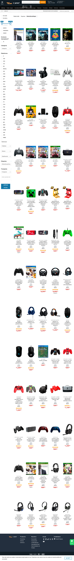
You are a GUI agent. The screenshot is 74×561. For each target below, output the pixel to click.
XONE (4, 129)
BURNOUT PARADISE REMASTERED (19, 243)
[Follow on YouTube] (43, 541)
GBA (4, 76)
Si (3, 41)
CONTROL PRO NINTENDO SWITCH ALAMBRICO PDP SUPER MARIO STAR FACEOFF (19, 163)
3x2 (4, 63)
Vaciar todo (16, 16)
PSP (4, 117)
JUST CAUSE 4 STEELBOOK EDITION (31, 45)
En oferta (5, 18)
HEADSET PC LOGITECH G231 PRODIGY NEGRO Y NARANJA (55, 323)
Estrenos (22, 542)
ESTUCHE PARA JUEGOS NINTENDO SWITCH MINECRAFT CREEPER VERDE (31, 204)
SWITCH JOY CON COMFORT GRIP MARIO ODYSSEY (68, 362)
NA (4, 91)
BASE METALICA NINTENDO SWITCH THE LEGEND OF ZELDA (55, 203)
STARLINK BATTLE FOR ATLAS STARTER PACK (31, 83)
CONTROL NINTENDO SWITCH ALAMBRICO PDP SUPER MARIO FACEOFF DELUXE (67, 123)
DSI (4, 71)
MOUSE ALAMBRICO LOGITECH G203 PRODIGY (67, 323)
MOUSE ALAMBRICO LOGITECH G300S (31, 362)
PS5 (4, 114)
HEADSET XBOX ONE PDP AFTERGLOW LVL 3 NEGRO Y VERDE (67, 517)
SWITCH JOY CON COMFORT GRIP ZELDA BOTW (55, 362)
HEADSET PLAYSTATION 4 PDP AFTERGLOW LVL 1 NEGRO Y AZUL (31, 518)
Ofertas (22, 540)
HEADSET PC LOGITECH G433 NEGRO (43, 323)
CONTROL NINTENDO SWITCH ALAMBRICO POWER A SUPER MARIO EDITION (19, 401)
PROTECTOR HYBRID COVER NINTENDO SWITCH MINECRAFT (19, 203)
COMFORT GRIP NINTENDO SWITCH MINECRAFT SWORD (43, 203)
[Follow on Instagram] (46, 539)
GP (4, 78)
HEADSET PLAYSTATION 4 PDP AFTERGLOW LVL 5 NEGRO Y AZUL (19, 518)
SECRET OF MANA (43, 360)
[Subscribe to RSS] (52, 539)
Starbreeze (4, 141)
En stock (5, 15)
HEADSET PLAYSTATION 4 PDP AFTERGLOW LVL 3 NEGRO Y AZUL (55, 518)
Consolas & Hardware (19, 7)
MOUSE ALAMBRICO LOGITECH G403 (18, 362)
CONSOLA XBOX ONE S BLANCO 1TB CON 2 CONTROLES (55, 83)
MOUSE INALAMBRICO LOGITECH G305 (55, 122)
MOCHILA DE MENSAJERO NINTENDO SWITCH (67, 399)
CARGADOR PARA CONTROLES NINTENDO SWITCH (43, 399)
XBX (4, 127)
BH (4, 66)
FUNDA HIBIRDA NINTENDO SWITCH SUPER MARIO (31, 243)
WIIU (4, 124)
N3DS (4, 89)
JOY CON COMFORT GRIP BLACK (18, 440)
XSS (4, 132)
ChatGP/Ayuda (59, 539)
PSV (4, 119)
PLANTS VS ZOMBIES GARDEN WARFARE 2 (68, 479)
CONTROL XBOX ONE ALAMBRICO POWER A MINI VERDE (67, 243)
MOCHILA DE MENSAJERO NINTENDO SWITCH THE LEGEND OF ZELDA (67, 163)
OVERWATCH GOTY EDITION (31, 281)
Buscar (43, 2)
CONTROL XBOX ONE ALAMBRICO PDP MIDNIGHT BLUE (55, 440)
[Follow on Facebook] (43, 539)
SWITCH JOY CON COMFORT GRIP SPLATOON (31, 399)
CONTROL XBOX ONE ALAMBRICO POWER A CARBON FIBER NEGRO (19, 122)
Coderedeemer (34, 542)
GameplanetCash (6, 11)
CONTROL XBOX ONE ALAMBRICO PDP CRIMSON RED (43, 440)
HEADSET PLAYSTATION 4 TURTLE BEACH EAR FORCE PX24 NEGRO (55, 480)
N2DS (4, 86)
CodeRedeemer (14, 11)
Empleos (22, 11)
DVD (4, 73)
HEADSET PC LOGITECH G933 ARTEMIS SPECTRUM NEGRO (67, 282)
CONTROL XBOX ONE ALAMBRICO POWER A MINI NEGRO (18, 282)
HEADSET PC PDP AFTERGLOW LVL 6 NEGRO (67, 440)
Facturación (34, 540)
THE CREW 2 (31, 161)
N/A (4, 84)
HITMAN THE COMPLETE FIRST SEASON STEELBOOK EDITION (19, 46)
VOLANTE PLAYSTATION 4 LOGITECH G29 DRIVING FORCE (55, 282)
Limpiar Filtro (5, 186)
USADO (4, 33)
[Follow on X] (50, 539)
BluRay (4, 68)
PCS (4, 104)
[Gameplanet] (13, 3)
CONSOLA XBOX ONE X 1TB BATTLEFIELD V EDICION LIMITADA (19, 83)
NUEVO (5, 28)
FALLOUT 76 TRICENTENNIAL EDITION (55, 45)
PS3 (4, 109)
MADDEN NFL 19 (31, 120)
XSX (4, 134)
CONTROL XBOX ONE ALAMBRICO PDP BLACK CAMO (19, 479)
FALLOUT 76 (67, 43)
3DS (4, 61)
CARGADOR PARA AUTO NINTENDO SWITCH (55, 243)
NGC (4, 96)
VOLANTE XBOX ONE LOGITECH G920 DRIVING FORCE (43, 282)
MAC (4, 81)
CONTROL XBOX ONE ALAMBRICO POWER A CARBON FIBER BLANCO (67, 83)
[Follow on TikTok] (48, 539)
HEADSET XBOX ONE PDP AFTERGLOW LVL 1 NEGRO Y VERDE (43, 517)
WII (4, 122)
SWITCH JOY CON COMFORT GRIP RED (55, 399)
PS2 (4, 106)
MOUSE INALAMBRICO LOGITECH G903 (18, 323)
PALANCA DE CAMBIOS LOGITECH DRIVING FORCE (43, 83)
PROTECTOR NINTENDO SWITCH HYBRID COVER (31, 440)
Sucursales (34, 539)
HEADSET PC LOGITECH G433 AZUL (31, 323)
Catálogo (3, 7)
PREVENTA (5, 30)
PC (4, 101)
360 (4, 58)
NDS (4, 94)
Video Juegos (10, 7)
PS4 (4, 112)
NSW (4, 99)
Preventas (22, 539)
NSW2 (4, 137)
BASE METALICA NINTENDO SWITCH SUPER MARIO (67, 203)
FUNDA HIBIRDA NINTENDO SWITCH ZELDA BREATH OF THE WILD (43, 243)
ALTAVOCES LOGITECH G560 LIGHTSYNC (43, 122)
